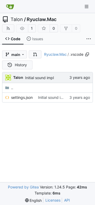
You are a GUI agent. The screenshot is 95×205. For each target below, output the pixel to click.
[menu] (33, 200)
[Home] (10, 6)
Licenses (52, 200)
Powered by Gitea (23, 187)
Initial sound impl (39, 77)
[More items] (88, 38)
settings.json (22, 97)
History (21, 65)
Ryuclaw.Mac (41, 19)
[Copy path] (87, 54)
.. (12, 87)
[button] (35, 54)
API (67, 200)
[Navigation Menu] (87, 6)
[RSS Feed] (8, 28)
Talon (17, 19)
